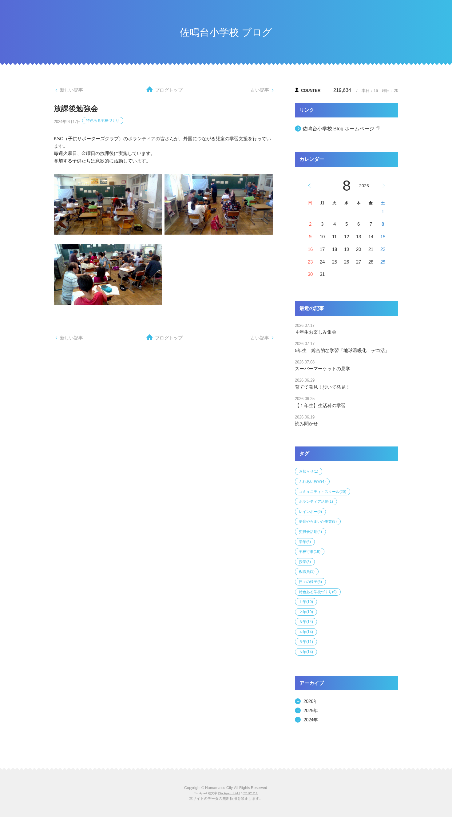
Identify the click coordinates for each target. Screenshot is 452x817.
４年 (306, 632)
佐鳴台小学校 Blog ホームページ (338, 128)
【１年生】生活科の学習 (320, 405)
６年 (306, 652)
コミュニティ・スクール (322, 492)
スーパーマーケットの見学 (322, 368)
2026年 (310, 701)
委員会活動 (310, 531)
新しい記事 (71, 90)
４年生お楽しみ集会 (315, 332)
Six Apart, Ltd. (229, 793)
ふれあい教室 (312, 481)
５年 (306, 642)
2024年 (310, 719)
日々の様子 (310, 582)
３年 (306, 622)
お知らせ (308, 471)
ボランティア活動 (316, 501)
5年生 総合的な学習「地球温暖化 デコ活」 (342, 350)
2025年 (310, 710)
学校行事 (309, 551)
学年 (305, 542)
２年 (306, 612)
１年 (306, 602)
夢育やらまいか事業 (318, 521)
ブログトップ (169, 90)
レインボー (310, 512)
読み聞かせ (306, 423)
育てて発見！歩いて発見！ (322, 387)
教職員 (307, 571)
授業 (305, 562)
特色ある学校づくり (102, 120)
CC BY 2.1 (250, 793)
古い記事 (260, 90)
